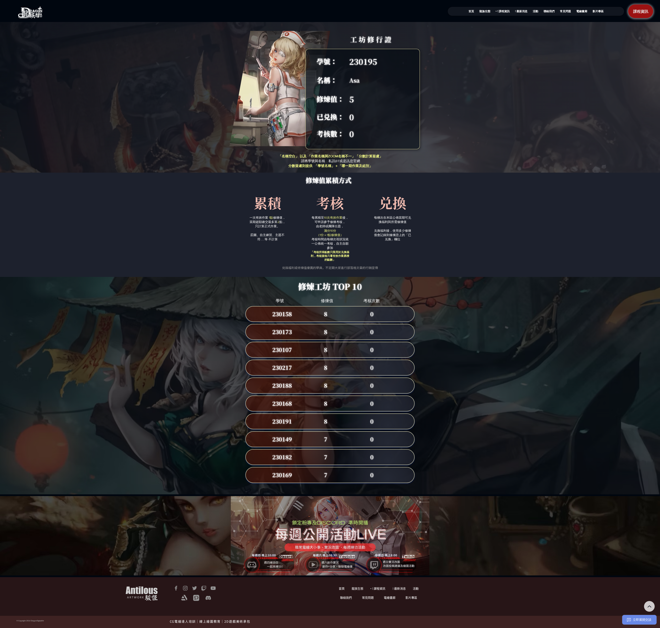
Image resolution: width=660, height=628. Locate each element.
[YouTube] (213, 588)
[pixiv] (196, 598)
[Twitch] (204, 588)
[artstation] (184, 598)
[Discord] (208, 598)
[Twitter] (194, 588)
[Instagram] (185, 588)
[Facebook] (176, 588)
